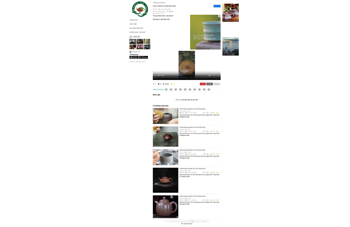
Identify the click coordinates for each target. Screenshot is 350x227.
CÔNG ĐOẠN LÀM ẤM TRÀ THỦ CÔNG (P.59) (192, 127)
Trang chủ (156, 3)
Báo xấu (217, 84)
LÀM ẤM (171, 11)
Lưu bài (209, 84)
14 (205, 221)
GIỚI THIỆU (133, 24)
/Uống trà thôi (136, 52)
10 (192, 221)
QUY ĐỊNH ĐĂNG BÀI (136, 28)
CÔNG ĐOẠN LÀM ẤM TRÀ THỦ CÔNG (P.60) (192, 109)
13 (201, 221)
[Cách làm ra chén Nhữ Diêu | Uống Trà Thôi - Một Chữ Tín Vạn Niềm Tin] (140, 16)
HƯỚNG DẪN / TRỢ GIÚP (137, 32)
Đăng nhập (179, 100)
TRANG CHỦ (134, 20)
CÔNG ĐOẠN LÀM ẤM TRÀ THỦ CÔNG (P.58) (192, 150)
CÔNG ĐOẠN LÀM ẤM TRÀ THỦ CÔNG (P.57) (192, 168)
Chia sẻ (162, 3)
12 (198, 221)
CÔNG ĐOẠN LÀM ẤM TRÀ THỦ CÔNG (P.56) (192, 196)
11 (195, 221)
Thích (202, 84)
